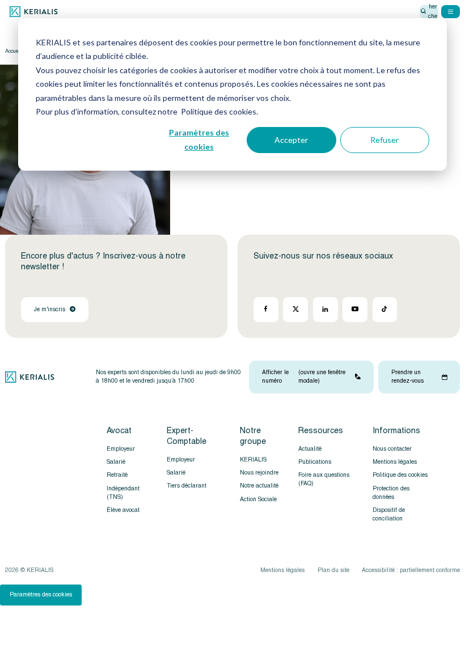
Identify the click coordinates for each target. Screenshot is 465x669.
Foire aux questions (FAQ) (323, 479)
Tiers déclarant (186, 485)
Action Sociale (258, 499)
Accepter (291, 140)
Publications (314, 462)
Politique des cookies (400, 475)
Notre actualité (259, 485)
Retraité (117, 475)
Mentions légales (395, 462)
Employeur (121, 449)
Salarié (116, 462)
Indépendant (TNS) (123, 493)
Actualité (310, 449)
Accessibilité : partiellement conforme (411, 570)
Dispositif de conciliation (389, 514)
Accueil (13, 51)
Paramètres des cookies (199, 139)
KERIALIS (253, 459)
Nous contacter (392, 449)
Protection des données (391, 493)
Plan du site (333, 570)
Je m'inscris (49, 309)
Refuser (384, 140)
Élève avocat (123, 510)
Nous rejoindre (259, 472)
